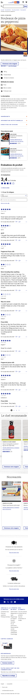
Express (13, 620)
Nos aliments (8, 10)
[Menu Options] (26, 222)
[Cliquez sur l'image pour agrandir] (14, 37)
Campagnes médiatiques (14, 631)
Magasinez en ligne (14, 614)
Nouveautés (23, 10)
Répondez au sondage (8, 675)
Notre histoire (14, 611)
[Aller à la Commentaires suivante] (19, 410)
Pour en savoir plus (14, 552)
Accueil (2, 10)
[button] (2, 2)
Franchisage (14, 634)
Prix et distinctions (14, 624)
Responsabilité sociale (14, 628)
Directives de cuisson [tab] (9, 124)
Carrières (13, 622)
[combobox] (14, 195)
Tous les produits (15, 10)
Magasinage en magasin (14, 617)
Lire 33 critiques (12, 66)
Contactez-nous (5, 611)
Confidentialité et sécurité (7, 690)
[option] (11, 445)
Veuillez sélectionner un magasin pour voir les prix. (16, 140)
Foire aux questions (3, 614)
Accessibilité (9, 684)
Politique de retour (5, 617)
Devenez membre (7, 663)
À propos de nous (14, 608)
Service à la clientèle (5, 608)
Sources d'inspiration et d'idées (22, 618)
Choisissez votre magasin (9, 64)
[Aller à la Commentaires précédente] (9, 410)
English (2, 684)
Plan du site (4, 687)
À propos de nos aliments (22, 614)
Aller (25, 6)
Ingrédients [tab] (5, 116)
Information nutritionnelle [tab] (12, 120)
